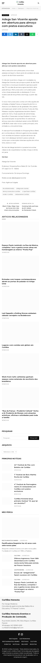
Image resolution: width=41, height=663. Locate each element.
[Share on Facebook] (4, 34)
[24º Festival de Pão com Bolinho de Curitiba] (7, 467)
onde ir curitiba (8, 194)
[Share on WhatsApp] (32, 34)
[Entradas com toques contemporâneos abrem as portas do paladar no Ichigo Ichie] (20, 266)
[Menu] (3, 3)
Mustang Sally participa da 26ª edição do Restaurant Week (30, 208)
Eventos (7, 644)
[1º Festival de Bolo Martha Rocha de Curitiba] (7, 477)
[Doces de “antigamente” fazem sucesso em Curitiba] (7, 572)
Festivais (24, 641)
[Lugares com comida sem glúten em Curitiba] (20, 332)
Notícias (16, 644)
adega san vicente (22, 188)
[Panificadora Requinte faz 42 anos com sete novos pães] (20, 527)
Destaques (5, 15)
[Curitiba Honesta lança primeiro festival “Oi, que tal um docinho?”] (7, 501)
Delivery (24, 644)
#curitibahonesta (8, 188)
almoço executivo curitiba (11, 191)
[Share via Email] (27, 34)
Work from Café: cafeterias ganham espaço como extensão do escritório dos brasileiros (20, 379)
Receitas (33, 644)
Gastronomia (24, 638)
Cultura (33, 641)
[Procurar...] (38, 3)
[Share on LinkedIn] (15, 34)
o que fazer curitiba (28, 191)
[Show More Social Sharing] (37, 34)
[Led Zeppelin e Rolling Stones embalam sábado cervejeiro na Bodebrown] (20, 300)
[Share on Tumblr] (21, 34)
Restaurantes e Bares (10, 641)
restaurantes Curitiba (22, 194)
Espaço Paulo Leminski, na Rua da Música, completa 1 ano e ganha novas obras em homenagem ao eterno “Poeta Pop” (20, 247)
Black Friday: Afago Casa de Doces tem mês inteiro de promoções (10, 208)
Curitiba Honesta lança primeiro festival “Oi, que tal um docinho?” (26, 501)
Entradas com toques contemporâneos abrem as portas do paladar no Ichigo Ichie (19, 281)
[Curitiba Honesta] (20, 3)
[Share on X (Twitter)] (10, 34)
